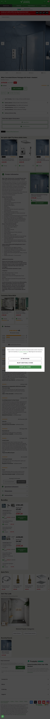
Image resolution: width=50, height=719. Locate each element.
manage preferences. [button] (23, 351)
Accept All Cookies (25, 367)
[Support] (2, 716)
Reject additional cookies (25, 363)
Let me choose (25, 358)
